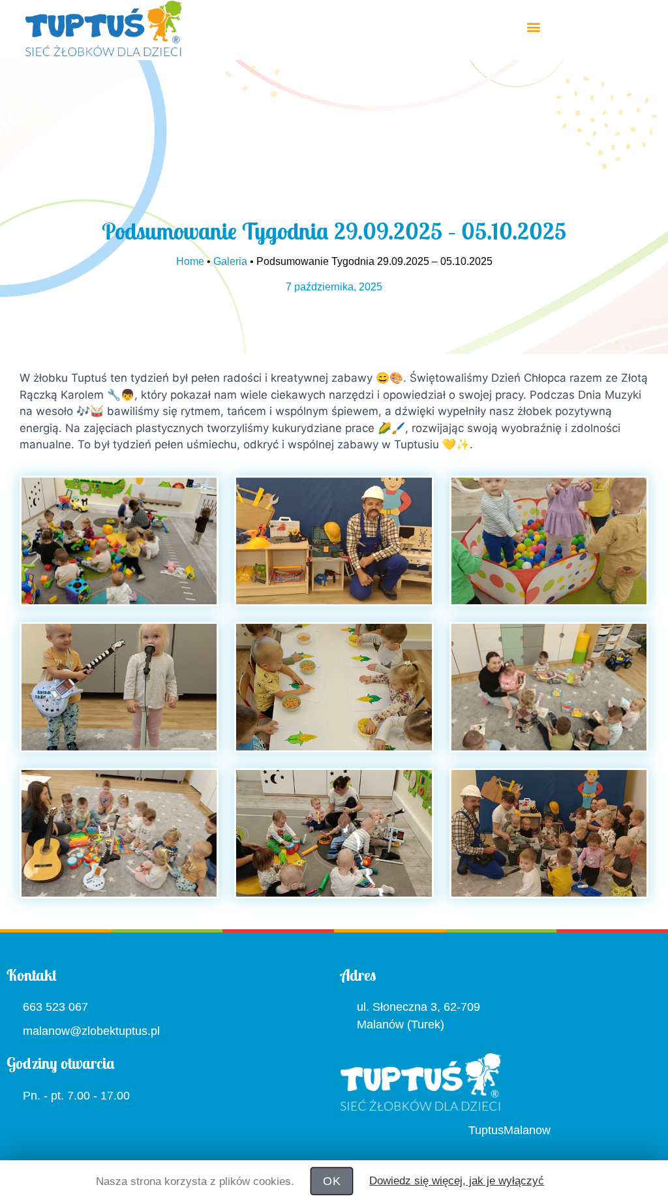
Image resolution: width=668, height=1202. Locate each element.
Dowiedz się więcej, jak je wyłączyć (449, 1180)
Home (201, 262)
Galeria (238, 262)
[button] (534, 27)
